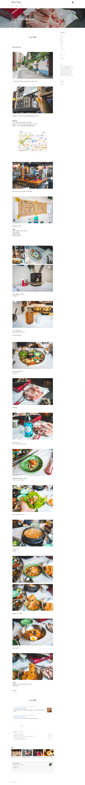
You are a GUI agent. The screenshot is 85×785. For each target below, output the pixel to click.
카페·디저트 (62, 75)
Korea (62, 45)
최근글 (61, 54)
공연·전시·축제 (62, 73)
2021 (68, 75)
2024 (65, 72)
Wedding (62, 36)
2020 (72, 67)
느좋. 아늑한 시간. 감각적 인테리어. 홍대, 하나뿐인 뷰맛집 (26, 718)
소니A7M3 (62, 72)
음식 (64, 69)
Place (15, 731)
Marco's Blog (16, 2)
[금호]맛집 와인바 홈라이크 (19, 733)
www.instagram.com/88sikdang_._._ (28, 125)
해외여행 (67, 69)
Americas (62, 49)
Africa (62, 51)
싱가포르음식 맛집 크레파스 (20, 708)
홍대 (70, 75)
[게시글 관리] (17, 726)
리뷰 (66, 70)
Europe (62, 48)
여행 (22, 6)
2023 (61, 70)
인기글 (65, 54)
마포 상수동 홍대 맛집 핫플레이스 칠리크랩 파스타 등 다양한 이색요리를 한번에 (29, 710)
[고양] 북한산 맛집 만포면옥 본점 (20, 739)
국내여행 (61, 69)
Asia (61, 46)
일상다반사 (69, 67)
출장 (61, 66)
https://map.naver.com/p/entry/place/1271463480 (23, 706)
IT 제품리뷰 (65, 67)
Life (61, 34)
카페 (69, 69)
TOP (73, 783)
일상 (72, 75)
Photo (61, 41)
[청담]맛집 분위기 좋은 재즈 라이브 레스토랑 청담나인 (23, 736)
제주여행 (66, 73)
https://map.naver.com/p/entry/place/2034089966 (23, 715)
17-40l (61, 67)
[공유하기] (16, 726)
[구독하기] (83, 394)
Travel (61, 43)
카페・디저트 (64, 66)
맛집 (67, 72)
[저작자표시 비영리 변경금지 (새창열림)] (25, 725)
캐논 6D (64, 70)
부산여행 (65, 75)
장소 (12, 6)
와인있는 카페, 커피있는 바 (20, 716)
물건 (17, 6)
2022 (69, 73)
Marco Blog (62, 32)
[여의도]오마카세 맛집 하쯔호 (19, 738)
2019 (71, 69)
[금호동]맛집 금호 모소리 (18, 735)
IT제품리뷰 (70, 72)
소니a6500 (69, 70)
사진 (27, 6)
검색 (70, 2)
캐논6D (68, 66)
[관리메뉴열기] (83, 391)
